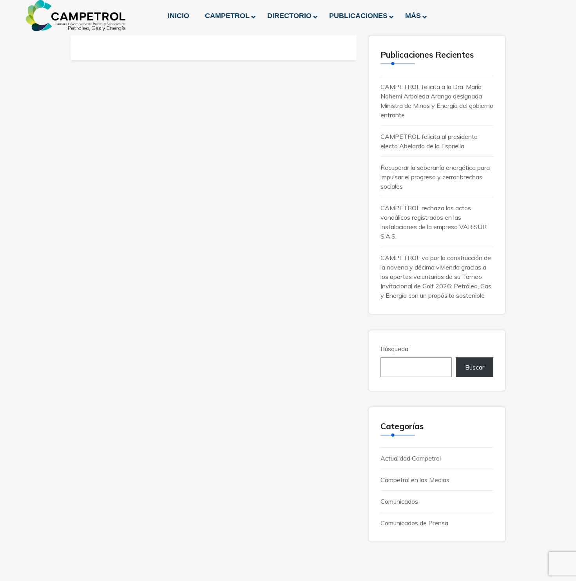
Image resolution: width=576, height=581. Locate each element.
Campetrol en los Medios (414, 480)
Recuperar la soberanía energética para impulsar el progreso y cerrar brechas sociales (435, 177)
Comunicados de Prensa (414, 523)
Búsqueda (394, 349)
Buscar (474, 367)
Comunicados (399, 501)
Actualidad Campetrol (410, 458)
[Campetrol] (75, 15)
